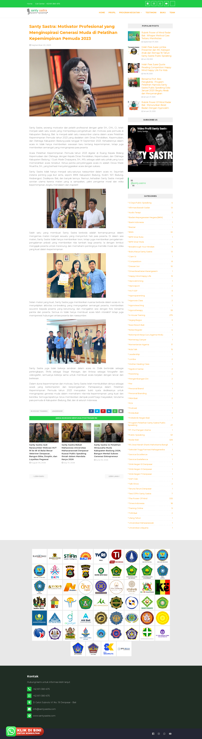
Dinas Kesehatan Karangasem (151, 271)
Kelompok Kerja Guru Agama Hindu (151, 334)
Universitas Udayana (151, 528)
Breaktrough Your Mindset (151, 246)
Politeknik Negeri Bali (151, 418)
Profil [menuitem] (112, 12)
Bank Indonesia (151, 222)
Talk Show (151, 484)
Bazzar (151, 227)
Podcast (151, 408)
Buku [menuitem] (163, 12)
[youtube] (166, 3)
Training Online (151, 508)
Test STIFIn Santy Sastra (151, 493)
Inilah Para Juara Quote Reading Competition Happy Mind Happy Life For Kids (156, 67)
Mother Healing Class (151, 364)
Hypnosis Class (151, 300)
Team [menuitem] (172, 12)
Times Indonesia (151, 503)
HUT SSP (151, 290)
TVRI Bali (151, 513)
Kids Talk (151, 349)
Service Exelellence (151, 459)
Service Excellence (151, 454)
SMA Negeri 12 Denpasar (151, 464)
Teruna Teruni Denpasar (151, 488)
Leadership (57, 411)
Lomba (151, 359)
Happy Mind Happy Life (151, 276)
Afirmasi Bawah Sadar (151, 207)
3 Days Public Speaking (151, 202)
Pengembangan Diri (151, 379)
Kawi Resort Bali (151, 325)
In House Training (39, 411)
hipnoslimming (151, 281)
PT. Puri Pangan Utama (151, 430)
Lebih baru (39, 476)
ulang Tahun (151, 518)
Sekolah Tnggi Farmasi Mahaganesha (151, 449)
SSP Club (151, 479)
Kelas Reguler (151, 330)
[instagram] (154, 3)
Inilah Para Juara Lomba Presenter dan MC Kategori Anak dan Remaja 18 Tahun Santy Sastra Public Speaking (156, 51)
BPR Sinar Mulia (151, 242)
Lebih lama (114, 476)
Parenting (151, 374)
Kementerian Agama (151, 344)
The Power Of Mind (151, 498)
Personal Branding (151, 393)
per (151, 383)
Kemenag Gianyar (151, 339)
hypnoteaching (151, 305)
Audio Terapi (151, 212)
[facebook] (147, 3)
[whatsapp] (160, 3)
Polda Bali (151, 413)
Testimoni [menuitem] (151, 12)
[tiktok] (172, 3)
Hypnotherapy (151, 310)
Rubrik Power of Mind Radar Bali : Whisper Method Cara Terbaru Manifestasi (156, 35)
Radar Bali (151, 440)
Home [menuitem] (102, 12)
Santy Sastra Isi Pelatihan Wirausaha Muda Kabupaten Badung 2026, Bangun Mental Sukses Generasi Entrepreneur (107, 451)
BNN (151, 232)
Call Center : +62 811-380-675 (47, 4)
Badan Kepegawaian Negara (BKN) (151, 217)
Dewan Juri (151, 266)
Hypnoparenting (151, 295)
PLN (151, 403)
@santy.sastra (138, 183)
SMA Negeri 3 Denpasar (151, 469)
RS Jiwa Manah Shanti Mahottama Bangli (151, 444)
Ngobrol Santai (151, 369)
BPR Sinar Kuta (151, 237)
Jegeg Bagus (151, 320)
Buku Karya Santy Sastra (151, 251)
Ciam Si (151, 256)
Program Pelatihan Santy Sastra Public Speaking (150, 424)
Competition (151, 261)
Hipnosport (151, 286)
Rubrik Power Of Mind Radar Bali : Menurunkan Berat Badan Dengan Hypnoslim (156, 105)
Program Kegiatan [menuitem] (129, 12)
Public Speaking (151, 435)
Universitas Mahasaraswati (151, 523)
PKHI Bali (151, 398)
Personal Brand (151, 388)
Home (29, 4)
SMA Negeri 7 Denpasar (151, 474)
